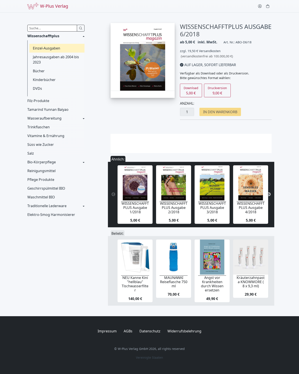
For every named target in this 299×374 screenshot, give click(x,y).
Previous (113, 194)
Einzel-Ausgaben (46, 48)
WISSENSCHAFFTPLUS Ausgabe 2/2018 (173, 207)
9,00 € (217, 90)
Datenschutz (149, 331)
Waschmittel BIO (41, 197)
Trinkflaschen (38, 127)
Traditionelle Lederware (47, 205)
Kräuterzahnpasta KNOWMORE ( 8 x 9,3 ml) (251, 281)
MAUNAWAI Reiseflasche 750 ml (173, 281)
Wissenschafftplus (43, 36)
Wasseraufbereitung (44, 118)
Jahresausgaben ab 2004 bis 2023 (56, 60)
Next (269, 194)
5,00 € (191, 90)
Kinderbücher (44, 79)
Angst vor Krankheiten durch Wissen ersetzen (212, 284)
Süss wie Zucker (40, 144)
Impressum (107, 331)
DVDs (37, 88)
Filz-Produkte (38, 100)
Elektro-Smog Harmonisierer (51, 214)
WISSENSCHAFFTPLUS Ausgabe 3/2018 (212, 207)
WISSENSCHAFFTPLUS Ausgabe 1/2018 (135, 207)
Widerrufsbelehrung (184, 331)
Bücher (39, 71)
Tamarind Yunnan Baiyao (48, 109)
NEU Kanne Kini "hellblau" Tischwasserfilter (135, 284)
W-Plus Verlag (54, 6)
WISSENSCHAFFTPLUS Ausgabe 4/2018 (250, 207)
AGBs (128, 331)
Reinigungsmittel (41, 170)
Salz (30, 153)
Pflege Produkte (40, 179)
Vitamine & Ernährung (45, 135)
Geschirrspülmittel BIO (46, 188)
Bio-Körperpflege (41, 162)
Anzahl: (187, 103)
